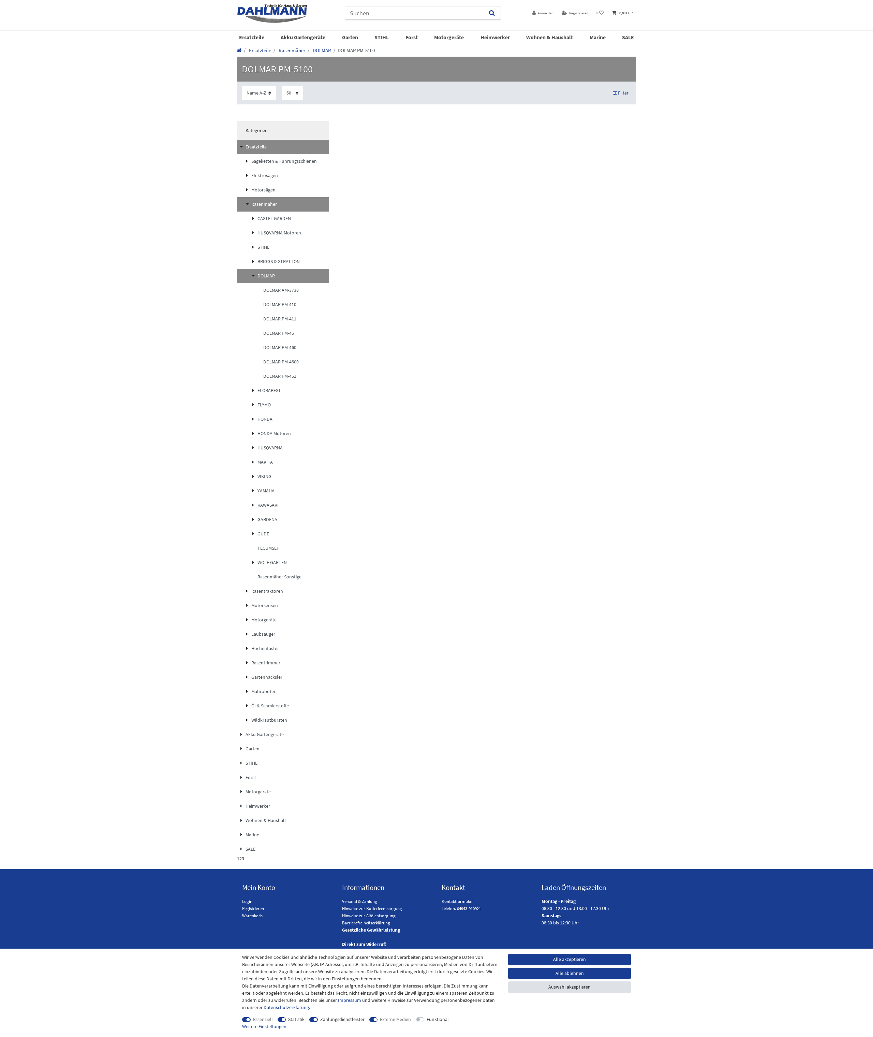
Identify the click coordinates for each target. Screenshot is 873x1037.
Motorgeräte (449, 37)
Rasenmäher (291, 50)
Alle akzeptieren (569, 959)
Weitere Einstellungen (264, 1026)
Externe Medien (395, 1019)
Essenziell (263, 1019)
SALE (628, 37)
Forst (411, 37)
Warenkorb (252, 915)
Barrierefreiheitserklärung (366, 922)
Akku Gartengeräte (303, 37)
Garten (350, 37)
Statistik (296, 1019)
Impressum (349, 1000)
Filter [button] (623, 93)
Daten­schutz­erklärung (286, 1007)
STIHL (381, 37)
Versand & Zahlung (359, 901)
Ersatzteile (251, 37)
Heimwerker (495, 37)
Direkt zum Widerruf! (364, 944)
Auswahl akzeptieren (569, 987)
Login (247, 901)
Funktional (438, 1019)
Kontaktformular (457, 901)
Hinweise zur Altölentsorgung (369, 915)
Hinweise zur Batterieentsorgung (372, 908)
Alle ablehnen (570, 973)
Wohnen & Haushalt (549, 37)
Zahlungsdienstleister (342, 1019)
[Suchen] (492, 13)
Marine (598, 37)
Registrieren (253, 908)
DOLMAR (321, 50)
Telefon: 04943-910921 (461, 908)
